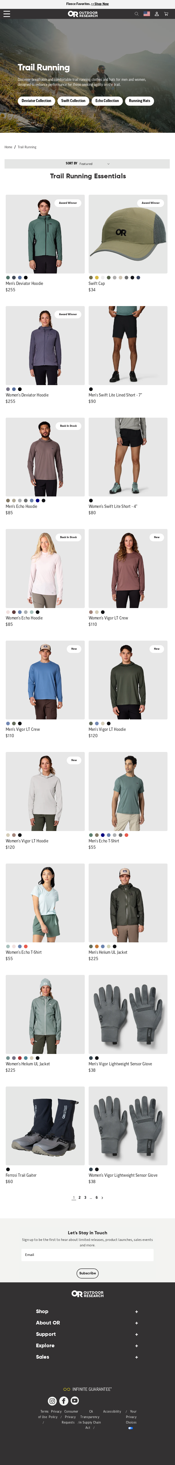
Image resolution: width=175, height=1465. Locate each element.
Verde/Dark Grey (109, 277)
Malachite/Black (8, 277)
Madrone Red (20, 1058)
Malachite (91, 835)
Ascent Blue (8, 723)
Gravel (8, 500)
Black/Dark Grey (132, 277)
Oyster (97, 612)
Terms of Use (43, 1414)
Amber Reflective (97, 277)
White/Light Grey (103, 277)
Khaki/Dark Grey (120, 277)
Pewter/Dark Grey (114, 277)
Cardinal (126, 835)
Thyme (8, 1058)
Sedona (97, 946)
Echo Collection (107, 101)
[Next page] (102, 1198)
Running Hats (139, 101)
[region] (87, 4)
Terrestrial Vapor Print (14, 612)
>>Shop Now (100, 4)
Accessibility (112, 1412)
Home (8, 147)
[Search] (127, 14)
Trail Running (27, 147)
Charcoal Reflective (126, 277)
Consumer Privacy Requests (70, 1417)
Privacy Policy (55, 1414)
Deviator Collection (36, 101)
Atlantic (14, 277)
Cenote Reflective (138, 277)
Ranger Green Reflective (91, 277)
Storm (26, 500)
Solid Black (26, 277)
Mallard (26, 1058)
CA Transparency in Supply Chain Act (90, 1420)
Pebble (20, 500)
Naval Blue (37, 500)
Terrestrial (91, 612)
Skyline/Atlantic (20, 277)
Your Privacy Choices (131, 1417)
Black (91, 389)
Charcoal (91, 1058)
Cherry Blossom (8, 612)
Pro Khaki (109, 946)
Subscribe (87, 1273)
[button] (166, 14)
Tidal (31, 612)
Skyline (31, 500)
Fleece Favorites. (78, 4)
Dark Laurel (14, 723)
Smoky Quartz (8, 389)
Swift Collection (73, 101)
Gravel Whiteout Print (14, 500)
